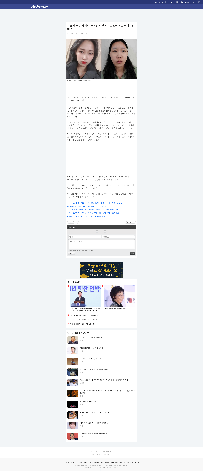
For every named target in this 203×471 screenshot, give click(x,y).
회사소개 (66, 462)
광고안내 (79, 462)
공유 (77, 222)
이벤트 (192, 2)
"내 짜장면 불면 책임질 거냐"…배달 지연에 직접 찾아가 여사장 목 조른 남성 (95, 203)
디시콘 (198, 2)
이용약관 (86, 462)
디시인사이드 (156, 2)
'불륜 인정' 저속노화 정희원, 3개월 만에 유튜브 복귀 (86, 216)
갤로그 (187, 2)
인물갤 (181, 2)
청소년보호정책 (105, 462)
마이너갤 (169, 2)
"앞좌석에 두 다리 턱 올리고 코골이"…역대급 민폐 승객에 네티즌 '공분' (93, 210)
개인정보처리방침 (94, 462)
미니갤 (176, 2)
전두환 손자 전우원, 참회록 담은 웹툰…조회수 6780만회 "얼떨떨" (91, 206)
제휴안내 (73, 462)
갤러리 (164, 2)
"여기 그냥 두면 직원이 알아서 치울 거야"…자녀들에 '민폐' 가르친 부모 (93, 213)
